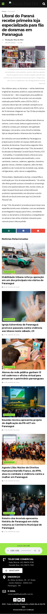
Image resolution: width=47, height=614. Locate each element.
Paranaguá (11, 11)
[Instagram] (15, 600)
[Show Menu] (3, 4)
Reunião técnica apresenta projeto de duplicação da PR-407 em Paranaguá (22, 423)
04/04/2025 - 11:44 (13, 43)
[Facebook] (23, 600)
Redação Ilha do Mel (14, 40)
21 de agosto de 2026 (11, 531)
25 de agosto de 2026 (11, 481)
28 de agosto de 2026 (11, 287)
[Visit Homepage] (23, 4)
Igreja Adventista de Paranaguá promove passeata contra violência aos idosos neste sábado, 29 (22, 327)
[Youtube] (19, 600)
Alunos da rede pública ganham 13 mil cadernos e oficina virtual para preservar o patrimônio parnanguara (23, 375)
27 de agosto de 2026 (11, 334)
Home (4, 11)
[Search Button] (44, 4)
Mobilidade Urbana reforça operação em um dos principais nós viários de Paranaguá (23, 280)
